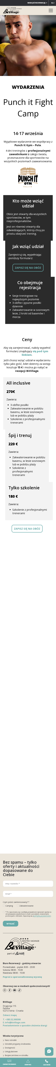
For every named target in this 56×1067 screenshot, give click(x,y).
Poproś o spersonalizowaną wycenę (22, 977)
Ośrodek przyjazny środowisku (18, 1044)
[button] (49, 1051)
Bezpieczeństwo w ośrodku (16, 1055)
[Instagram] (5, 990)
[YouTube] (14, 990)
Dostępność (10, 1047)
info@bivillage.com (14, 1022)
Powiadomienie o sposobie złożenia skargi (25, 1025)
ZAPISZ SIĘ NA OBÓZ (28, 267)
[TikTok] (19, 990)
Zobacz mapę (10, 1015)
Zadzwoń (46, 1065)
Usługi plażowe (11, 1051)
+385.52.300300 (12, 1019)
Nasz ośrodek (11, 1040)
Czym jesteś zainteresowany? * (16, 902)
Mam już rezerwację (36, 3)
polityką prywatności (42, 916)
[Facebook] (9, 990)
